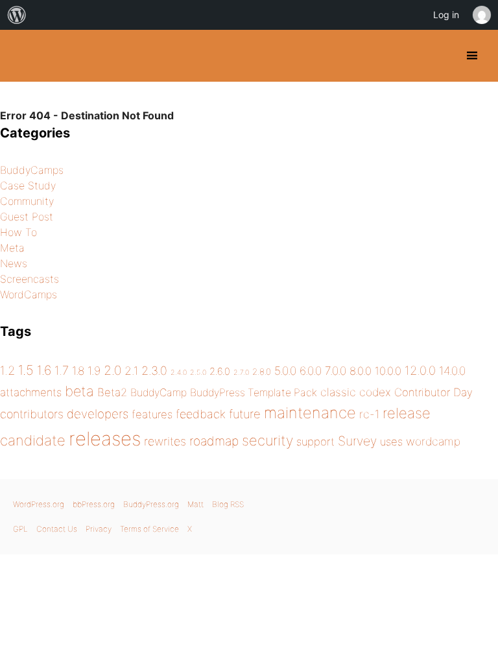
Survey (357, 441)
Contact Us (56, 529)
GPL (20, 529)
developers (97, 414)
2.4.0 (179, 372)
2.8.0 (261, 371)
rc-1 (369, 414)
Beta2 (112, 392)
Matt (195, 504)
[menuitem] (17, 15)
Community (27, 201)
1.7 (61, 370)
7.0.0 (335, 370)
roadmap (214, 441)
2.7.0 (241, 372)
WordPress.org (38, 504)
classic (338, 392)
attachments (31, 392)
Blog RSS (228, 504)
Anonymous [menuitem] (481, 15)
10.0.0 (388, 370)
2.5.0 (198, 372)
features (152, 414)
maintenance (310, 412)
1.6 (44, 370)
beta (79, 391)
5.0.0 (285, 370)
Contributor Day (433, 392)
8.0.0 (361, 370)
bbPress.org (94, 504)
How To (18, 232)
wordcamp (433, 441)
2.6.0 (219, 371)
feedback (201, 414)
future (245, 414)
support (315, 441)
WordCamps (28, 294)
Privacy (99, 529)
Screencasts (29, 278)
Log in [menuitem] (446, 14)
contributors (32, 414)
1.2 (7, 370)
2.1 (131, 370)
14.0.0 (452, 370)
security (267, 440)
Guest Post (26, 216)
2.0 (112, 370)
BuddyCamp (158, 392)
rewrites (165, 441)
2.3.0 (154, 370)
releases (105, 438)
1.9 (94, 370)
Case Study (28, 185)
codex (375, 392)
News (13, 263)
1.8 (78, 370)
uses (391, 441)
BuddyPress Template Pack (253, 392)
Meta (12, 247)
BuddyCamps (32, 169)
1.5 (26, 370)
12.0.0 (420, 370)
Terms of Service (149, 529)
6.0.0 (311, 370)
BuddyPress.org (21, 56)
